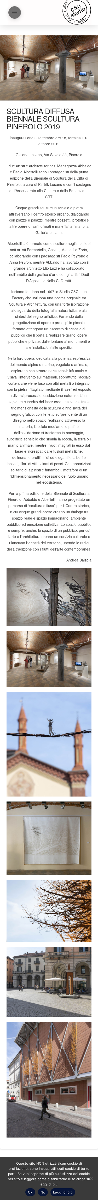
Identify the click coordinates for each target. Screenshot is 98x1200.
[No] (91, 1178)
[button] (14, 12)
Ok (30, 1192)
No (43, 1192)
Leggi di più (63, 1192)
